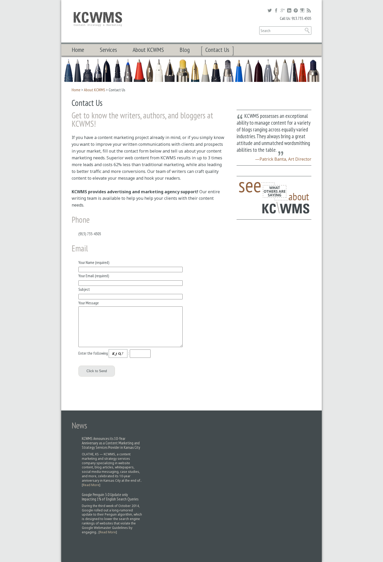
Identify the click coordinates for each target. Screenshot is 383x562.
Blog (185, 50)
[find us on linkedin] (289, 10)
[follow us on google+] (282, 10)
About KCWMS (148, 50)
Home (78, 50)
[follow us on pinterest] (295, 10)
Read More (91, 485)
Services (108, 50)
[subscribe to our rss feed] (308, 10)
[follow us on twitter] (269, 10)
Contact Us (217, 50)
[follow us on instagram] (302, 10)
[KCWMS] (98, 19)
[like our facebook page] (276, 10)
